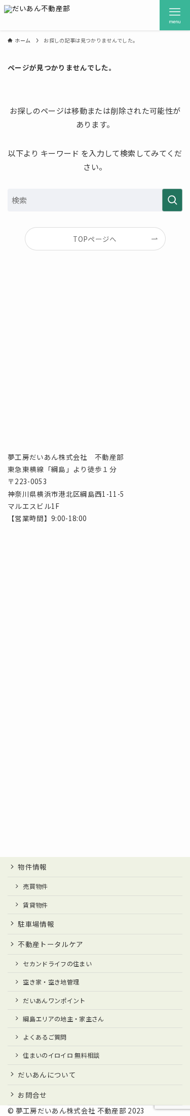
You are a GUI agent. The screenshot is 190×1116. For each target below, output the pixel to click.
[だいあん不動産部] (37, 15)
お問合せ (32, 1095)
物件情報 (32, 867)
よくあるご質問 (44, 1037)
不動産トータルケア (50, 944)
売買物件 (35, 886)
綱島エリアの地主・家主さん (63, 1018)
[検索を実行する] (172, 200)
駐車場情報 (36, 924)
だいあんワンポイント (54, 1000)
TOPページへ (95, 239)
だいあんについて (47, 1074)
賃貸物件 (35, 904)
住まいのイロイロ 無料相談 (61, 1055)
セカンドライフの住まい (57, 963)
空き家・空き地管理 (51, 981)
